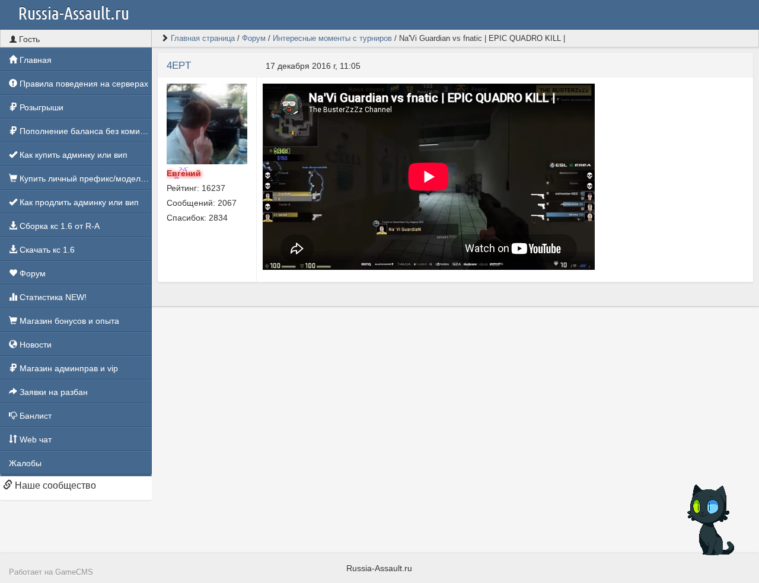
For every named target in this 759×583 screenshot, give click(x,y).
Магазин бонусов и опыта (68, 321)
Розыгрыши (40, 107)
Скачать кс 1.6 (46, 249)
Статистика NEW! (52, 297)
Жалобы (25, 463)
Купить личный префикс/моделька (84, 178)
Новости (34, 344)
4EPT (179, 65)
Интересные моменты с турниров (332, 38)
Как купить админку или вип (72, 155)
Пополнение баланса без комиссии (84, 131)
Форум (31, 273)
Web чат (34, 439)
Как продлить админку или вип (78, 202)
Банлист (34, 415)
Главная (34, 60)
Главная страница (203, 38)
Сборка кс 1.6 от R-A (58, 226)
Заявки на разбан (52, 392)
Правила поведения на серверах (82, 83)
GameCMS (74, 572)
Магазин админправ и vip (67, 368)
